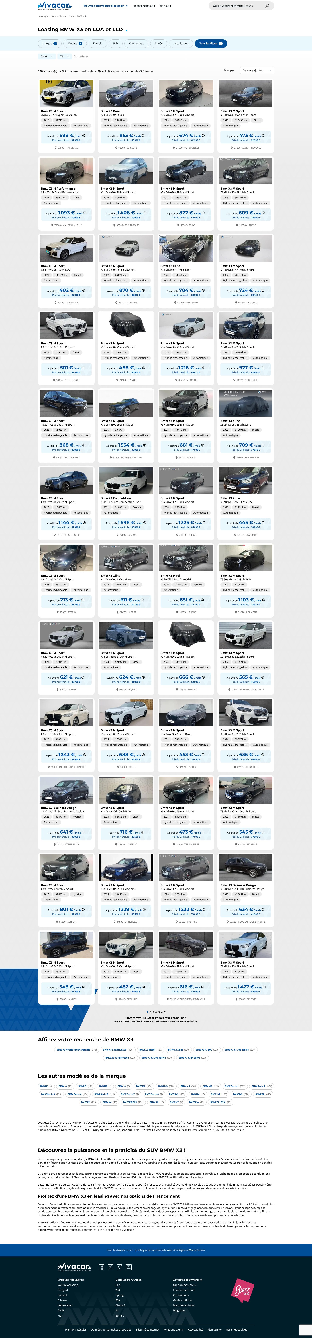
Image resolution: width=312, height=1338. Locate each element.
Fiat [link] (60, 1316)
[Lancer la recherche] (267, 6)
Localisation (181, 44)
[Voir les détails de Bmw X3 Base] (126, 115)
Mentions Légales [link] (76, 1330)
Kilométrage (136, 44)
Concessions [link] (181, 1295)
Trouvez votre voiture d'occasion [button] (103, 6)
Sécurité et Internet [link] (147, 1330)
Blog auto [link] (179, 1310)
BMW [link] (61, 1310)
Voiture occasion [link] (68, 1285)
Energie (97, 44)
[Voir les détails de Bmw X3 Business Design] (66, 812)
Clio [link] (117, 1285)
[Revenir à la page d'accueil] (55, 6)
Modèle (72, 44)
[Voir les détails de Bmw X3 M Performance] (66, 193)
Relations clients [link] (174, 1330)
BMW (44, 56)
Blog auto (165, 6)
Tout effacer (81, 56)
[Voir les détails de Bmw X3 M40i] (186, 580)
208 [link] (117, 1290)
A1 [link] (117, 1310)
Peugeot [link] (63, 1290)
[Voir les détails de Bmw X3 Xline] (186, 270)
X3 (61, 56)
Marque (47, 44)
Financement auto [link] (184, 1290)
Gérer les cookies (236, 1330)
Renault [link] (62, 1295)
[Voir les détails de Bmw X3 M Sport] (66, 115)
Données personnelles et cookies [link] (111, 1330)
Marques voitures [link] (184, 1305)
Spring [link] (119, 1295)
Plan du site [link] (214, 1330)
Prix (115, 44)
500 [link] (117, 1300)
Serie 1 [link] (119, 1316)
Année (159, 44)
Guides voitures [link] (182, 1300)
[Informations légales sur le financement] (83, 135)
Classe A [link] (120, 1305)
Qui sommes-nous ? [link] (185, 1285)
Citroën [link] (62, 1300)
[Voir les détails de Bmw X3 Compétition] (126, 503)
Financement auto (144, 6)
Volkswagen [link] (65, 1305)
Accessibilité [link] (195, 1330)
